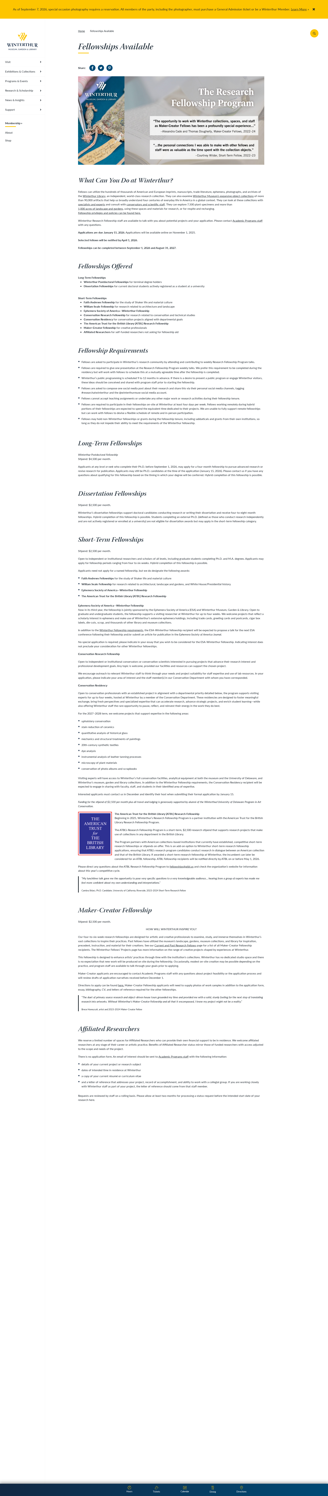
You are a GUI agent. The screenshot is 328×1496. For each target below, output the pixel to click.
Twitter (101, 68)
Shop (8, 140)
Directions (241, 1491)
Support (10, 110)
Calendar (185, 1491)
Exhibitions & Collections (20, 71)
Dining (213, 1491)
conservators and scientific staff (146, 204)
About (9, 132)
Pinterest (109, 68)
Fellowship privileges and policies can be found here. (109, 213)
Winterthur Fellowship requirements (121, 630)
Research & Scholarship (19, 90)
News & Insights (14, 100)
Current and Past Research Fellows (175, 945)
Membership (12, 123)
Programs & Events (16, 81)
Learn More (299, 9)
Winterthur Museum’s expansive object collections (223, 196)
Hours (129, 1491)
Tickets (156, 1491)
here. (121, 985)
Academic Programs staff (248, 221)
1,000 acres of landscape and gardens (100, 209)
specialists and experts (91, 204)
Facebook (92, 68)
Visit (8, 62)
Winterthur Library (94, 196)
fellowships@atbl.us (182, 866)
